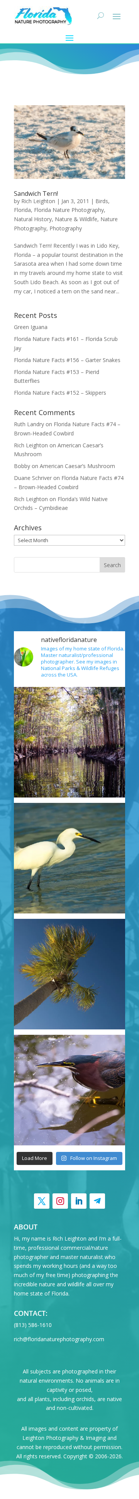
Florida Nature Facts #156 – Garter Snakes (67, 360)
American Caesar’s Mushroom (77, 466)
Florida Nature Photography (69, 209)
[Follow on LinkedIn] (78, 1201)
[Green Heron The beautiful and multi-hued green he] (69, 1090)
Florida (22, 209)
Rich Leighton (38, 201)
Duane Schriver (33, 477)
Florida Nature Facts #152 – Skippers (60, 392)
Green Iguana (30, 327)
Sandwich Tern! (36, 193)
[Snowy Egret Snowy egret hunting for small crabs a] (69, 858)
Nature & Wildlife (76, 219)
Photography (65, 228)
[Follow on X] (41, 1201)
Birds (101, 201)
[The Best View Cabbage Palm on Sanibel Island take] (69, 974)
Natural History (33, 219)
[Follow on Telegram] (97, 1201)
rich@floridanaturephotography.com (59, 1339)
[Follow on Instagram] (60, 1201)
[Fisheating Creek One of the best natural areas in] (69, 742)
